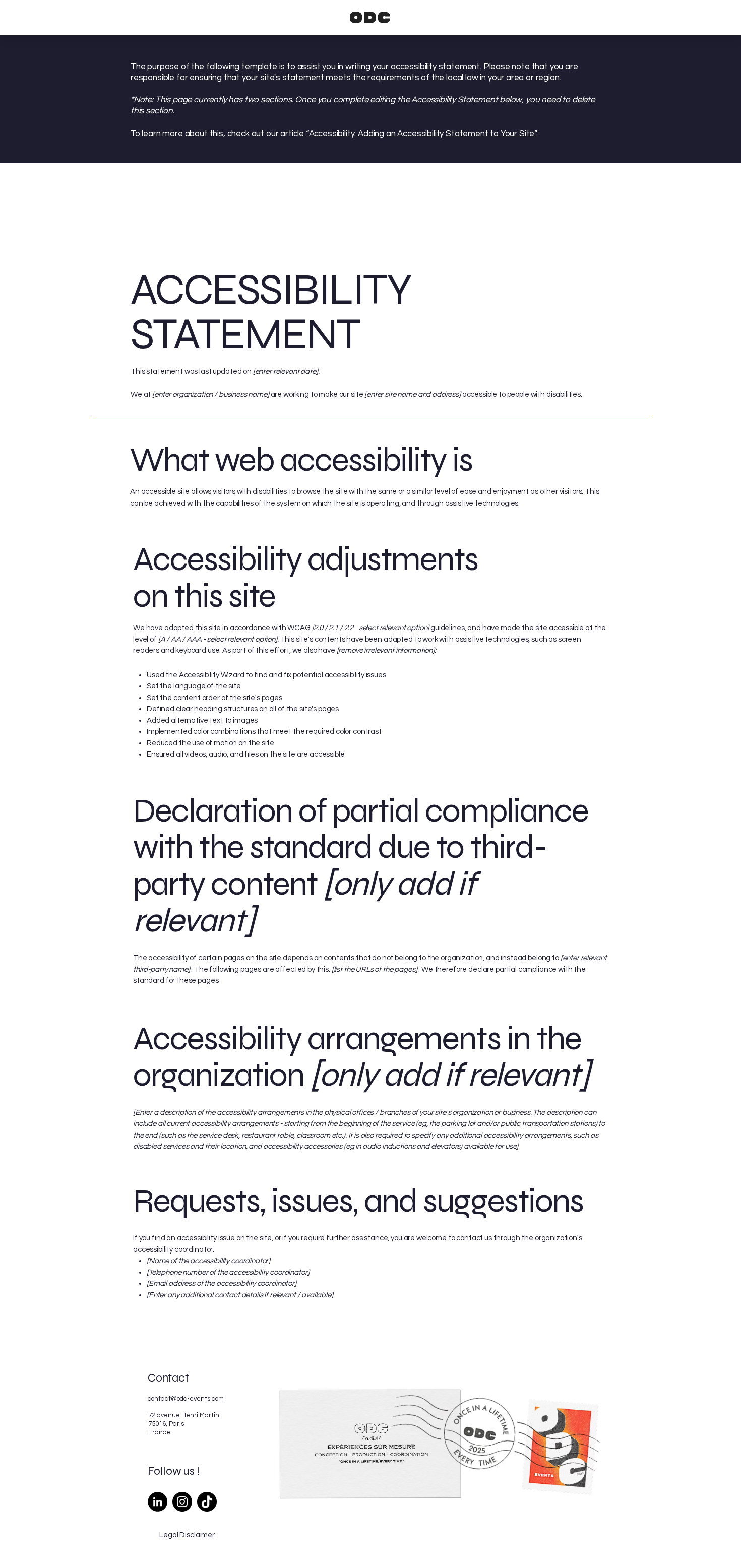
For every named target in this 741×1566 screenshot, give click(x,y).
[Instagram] (182, 1502)
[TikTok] (207, 1502)
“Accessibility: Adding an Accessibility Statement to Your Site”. (422, 133)
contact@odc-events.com (186, 1398)
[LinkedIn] (157, 1502)
